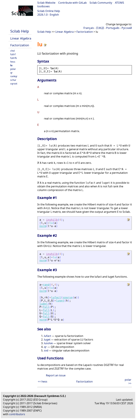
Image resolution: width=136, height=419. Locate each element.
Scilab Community (101, 2)
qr (11, 72)
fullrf (13, 54)
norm (42, 226)
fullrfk (13, 58)
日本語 (100, 28)
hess (12, 61)
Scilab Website (46, 2)
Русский (127, 28)
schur (13, 79)
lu (11, 65)
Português (112, 28)
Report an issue (56, 375)
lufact (56, 297)
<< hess (42, 381)
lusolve (48, 343)
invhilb (52, 219)
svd (46, 350)
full (46, 306)
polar (13, 69)
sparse (68, 297)
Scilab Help (19, 31)
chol (12, 50)
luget (60, 300)
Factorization (19, 45)
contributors (17, 414)
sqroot (13, 83)
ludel (43, 303)
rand (46, 284)
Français (88, 28)
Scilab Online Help (48, 11)
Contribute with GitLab (72, 2)
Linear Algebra (20, 38)
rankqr (13, 76)
